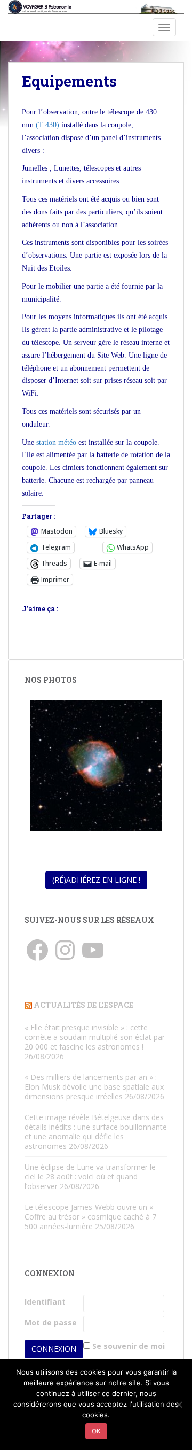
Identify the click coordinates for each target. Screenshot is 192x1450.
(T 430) (48, 125)
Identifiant (45, 1302)
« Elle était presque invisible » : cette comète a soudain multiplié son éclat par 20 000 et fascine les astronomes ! (95, 1037)
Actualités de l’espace (83, 1005)
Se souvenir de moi (128, 1346)
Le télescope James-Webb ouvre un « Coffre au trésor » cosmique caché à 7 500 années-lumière (90, 1216)
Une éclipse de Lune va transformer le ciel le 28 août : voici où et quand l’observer (90, 1176)
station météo (56, 442)
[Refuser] (178, 1404)
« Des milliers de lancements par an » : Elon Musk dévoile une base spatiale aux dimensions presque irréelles (94, 1086)
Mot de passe (51, 1322)
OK (96, 1431)
